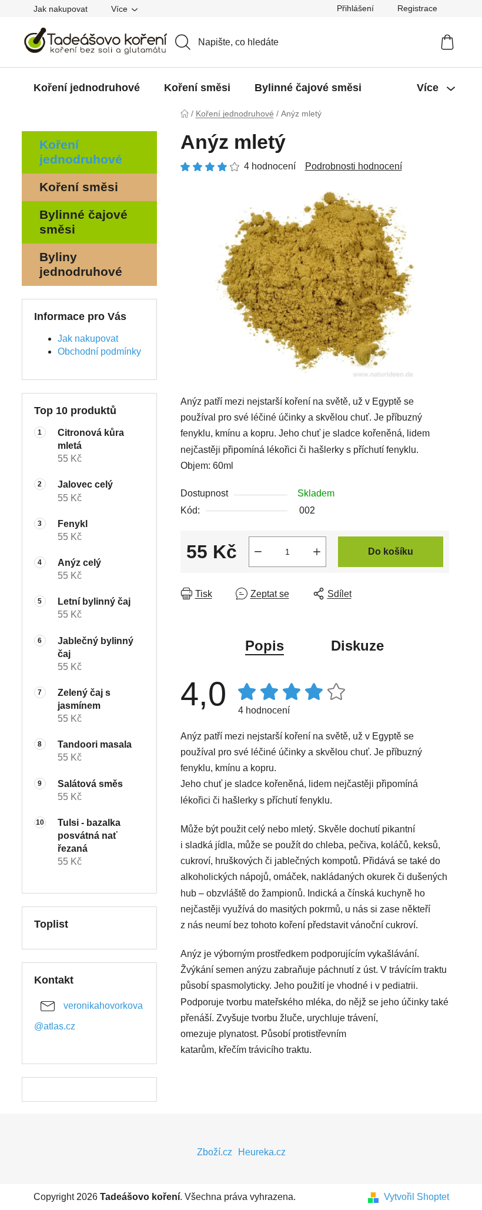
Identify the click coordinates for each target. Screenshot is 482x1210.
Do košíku (390, 551)
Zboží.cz (214, 1152)
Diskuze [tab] (357, 646)
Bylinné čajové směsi (83, 222)
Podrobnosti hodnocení (353, 166)
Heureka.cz (262, 1152)
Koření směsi (78, 187)
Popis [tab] (264, 646)
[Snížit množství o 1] (258, 551)
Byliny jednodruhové (80, 264)
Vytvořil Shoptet (416, 1197)
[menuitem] (87, 88)
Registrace (417, 8)
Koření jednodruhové (80, 152)
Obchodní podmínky (99, 351)
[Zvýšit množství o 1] (317, 551)
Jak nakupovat (61, 9)
